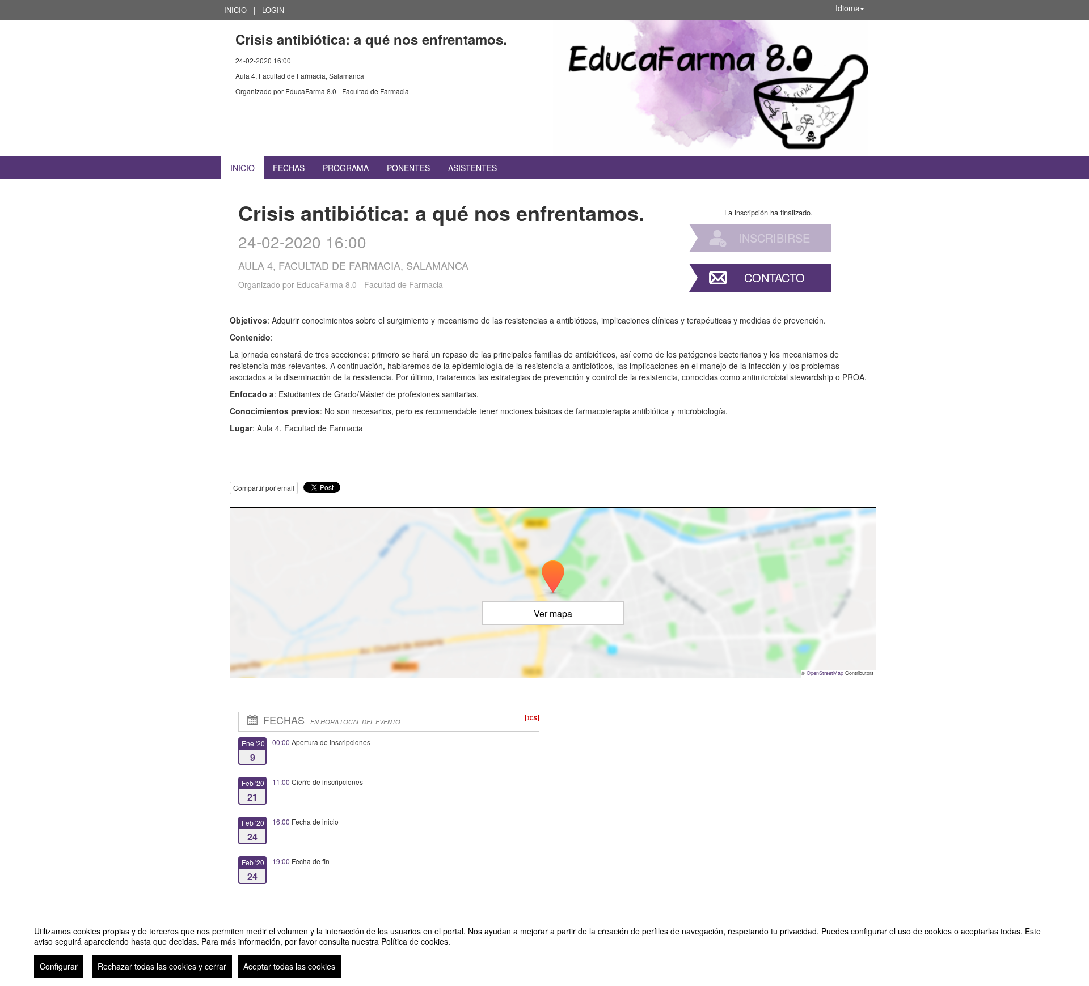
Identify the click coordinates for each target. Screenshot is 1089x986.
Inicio (235, 10)
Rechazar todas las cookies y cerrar (162, 966)
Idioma (847, 8)
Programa (346, 167)
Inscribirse (774, 238)
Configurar (59, 966)
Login (273, 10)
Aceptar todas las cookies (289, 966)
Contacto (774, 277)
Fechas (289, 167)
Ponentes (408, 167)
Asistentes (472, 167)
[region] (544, 947)
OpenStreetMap (825, 673)
